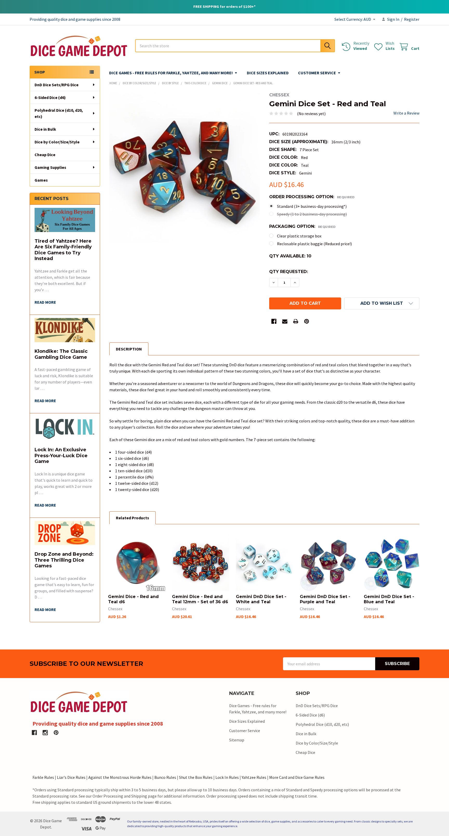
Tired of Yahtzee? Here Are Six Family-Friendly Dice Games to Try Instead (63, 250)
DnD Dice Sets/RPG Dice (56, 84)
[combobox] (235, 45)
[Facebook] (274, 321)
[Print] (295, 321)
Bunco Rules (165, 777)
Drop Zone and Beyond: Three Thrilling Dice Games (64, 560)
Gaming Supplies (50, 167)
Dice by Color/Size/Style (57, 141)
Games (41, 180)
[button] (381, 303)
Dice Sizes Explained (268, 72)
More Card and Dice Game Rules (297, 777)
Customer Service (317, 72)
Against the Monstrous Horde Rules (119, 777)
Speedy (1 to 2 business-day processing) (312, 214)
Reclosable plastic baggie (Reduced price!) (314, 243)
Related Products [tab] (132, 517)
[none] (184, 167)
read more (45, 302)
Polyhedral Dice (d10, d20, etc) (59, 113)
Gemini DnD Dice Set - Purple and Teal (325, 599)
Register (411, 19)
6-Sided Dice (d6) (50, 97)
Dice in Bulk (45, 129)
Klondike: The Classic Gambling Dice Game (61, 354)
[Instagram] (45, 732)
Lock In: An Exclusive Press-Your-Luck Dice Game (61, 455)
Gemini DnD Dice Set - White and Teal (261, 599)
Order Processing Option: (312, 196)
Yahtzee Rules (254, 777)
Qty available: (290, 256)
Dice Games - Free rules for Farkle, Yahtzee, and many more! (171, 72)
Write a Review (406, 113)
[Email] (284, 321)
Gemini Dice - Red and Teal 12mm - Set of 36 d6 (200, 599)
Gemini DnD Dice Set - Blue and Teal (389, 599)
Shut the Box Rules (196, 777)
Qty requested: (288, 271)
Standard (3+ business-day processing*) (312, 206)
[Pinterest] (306, 321)
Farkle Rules (43, 777)
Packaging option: (302, 226)
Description (129, 348)
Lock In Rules (227, 777)
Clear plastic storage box (299, 235)
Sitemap (236, 739)
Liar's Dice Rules (71, 777)
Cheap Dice (45, 154)
